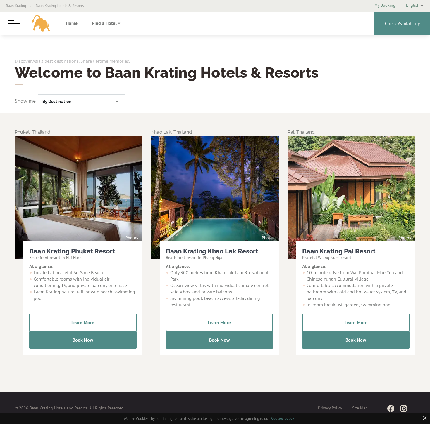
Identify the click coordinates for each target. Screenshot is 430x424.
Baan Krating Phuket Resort (72, 251)
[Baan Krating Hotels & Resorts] (41, 23)
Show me (25, 101)
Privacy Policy (330, 408)
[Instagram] (404, 408)
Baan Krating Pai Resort (339, 251)
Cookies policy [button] (282, 418)
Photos (131, 237)
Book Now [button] (83, 340)
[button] (413, 5)
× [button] (425, 418)
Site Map (360, 408)
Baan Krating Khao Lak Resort (212, 251)
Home (72, 23)
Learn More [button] (82, 322)
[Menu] (13, 23)
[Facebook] (391, 408)
